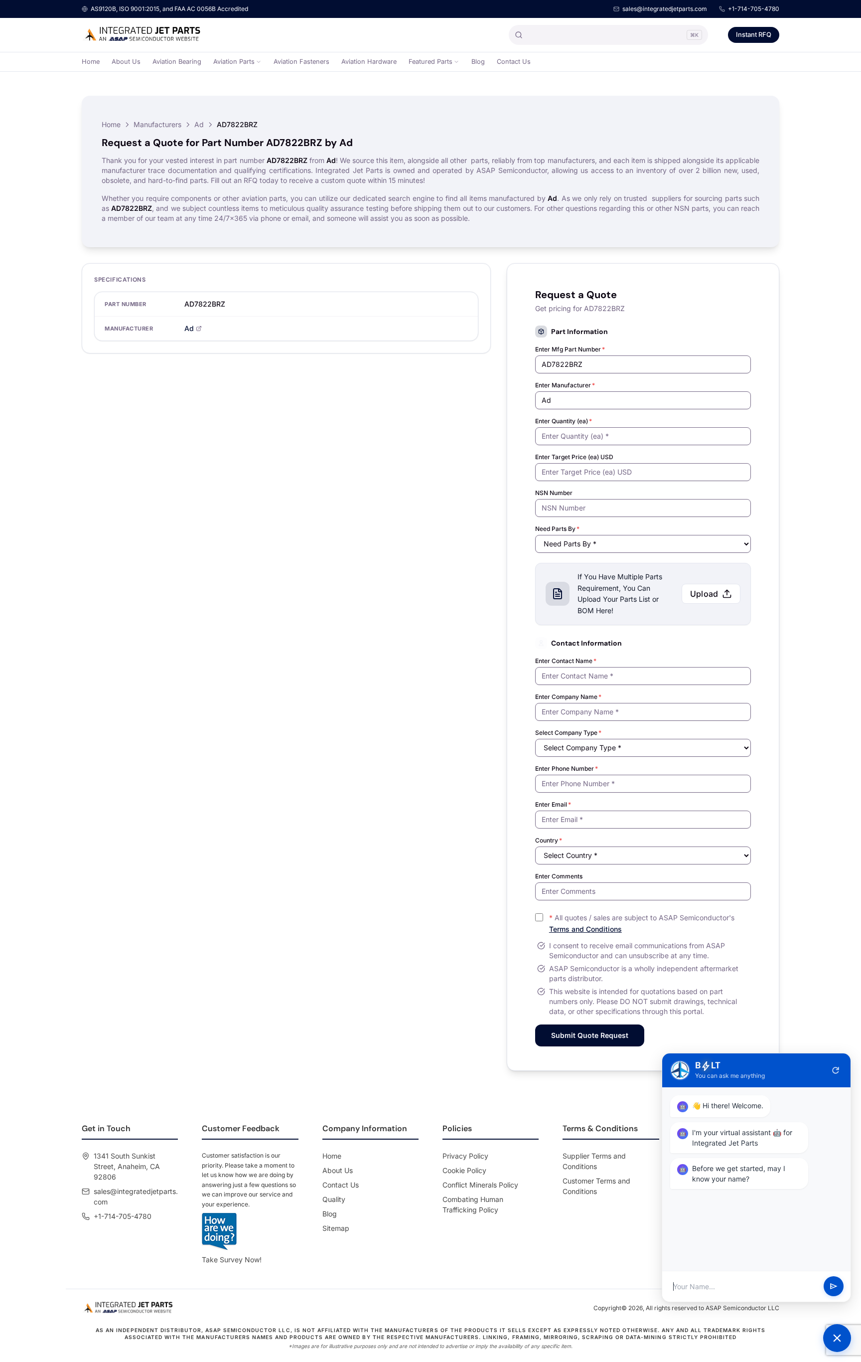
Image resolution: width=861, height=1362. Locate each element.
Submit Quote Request (589, 1035)
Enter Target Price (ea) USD (574, 457)
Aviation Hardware (369, 61)
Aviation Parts (234, 61)
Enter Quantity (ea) (563, 421)
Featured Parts (430, 61)
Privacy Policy (465, 1156)
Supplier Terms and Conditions (594, 1161)
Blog (478, 61)
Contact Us (514, 61)
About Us (126, 61)
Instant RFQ (753, 34)
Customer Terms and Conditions (596, 1186)
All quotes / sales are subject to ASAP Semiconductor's (641, 923)
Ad (199, 124)
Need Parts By (557, 528)
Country (548, 840)
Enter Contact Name (565, 661)
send (833, 1286)
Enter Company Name (568, 696)
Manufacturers (157, 124)
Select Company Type (568, 732)
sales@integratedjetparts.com (664, 8)
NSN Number (554, 493)
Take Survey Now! (232, 1259)
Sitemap (335, 1228)
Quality (333, 1199)
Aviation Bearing (176, 61)
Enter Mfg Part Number (570, 349)
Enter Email (553, 804)
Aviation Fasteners (301, 61)
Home (91, 61)
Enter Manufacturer (565, 385)
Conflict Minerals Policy (480, 1185)
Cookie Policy (464, 1170)
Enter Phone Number (566, 768)
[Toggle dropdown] (259, 62)
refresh (836, 1070)
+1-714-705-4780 (753, 8)
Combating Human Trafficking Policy (472, 1204)
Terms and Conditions (585, 929)
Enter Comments (558, 876)
